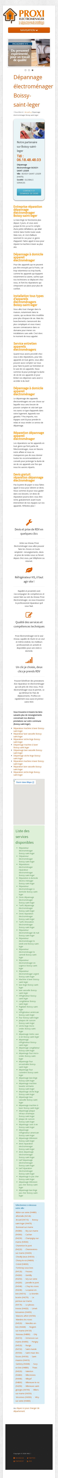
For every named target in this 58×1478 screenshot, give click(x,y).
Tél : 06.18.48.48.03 (29, 157)
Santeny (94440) (23, 1364)
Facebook (19, 1458)
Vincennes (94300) (24, 1397)
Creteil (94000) (22, 1264)
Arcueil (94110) (22, 1219)
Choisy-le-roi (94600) (25, 1260)
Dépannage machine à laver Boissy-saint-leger (25, 746)
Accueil (27, 112)
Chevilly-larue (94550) (25, 1256)
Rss (30, 1461)
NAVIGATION (28, 30)
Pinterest (19, 1461)
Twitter (31, 1458)
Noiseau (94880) (23, 1334)
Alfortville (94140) (23, 1216)
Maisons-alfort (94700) (26, 1316)
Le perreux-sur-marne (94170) (25, 1301)
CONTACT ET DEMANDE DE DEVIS (29, 192)
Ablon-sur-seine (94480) (26, 1212)
